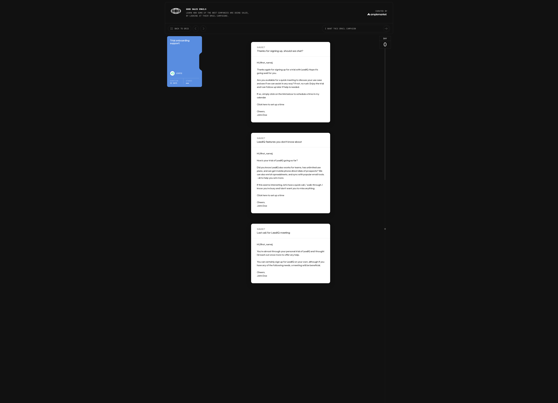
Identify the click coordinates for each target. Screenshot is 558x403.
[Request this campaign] (386, 29)
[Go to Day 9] (385, 229)
